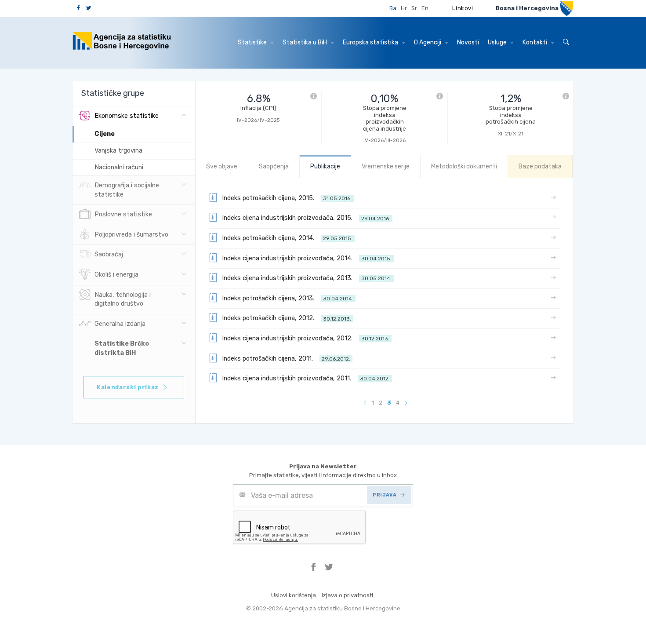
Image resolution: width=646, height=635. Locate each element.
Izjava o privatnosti (347, 595)
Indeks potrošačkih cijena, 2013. (287, 298)
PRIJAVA (384, 495)
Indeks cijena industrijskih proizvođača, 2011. (306, 378)
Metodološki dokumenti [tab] (464, 166)
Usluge (498, 42)
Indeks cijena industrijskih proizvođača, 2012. (305, 338)
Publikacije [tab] (325, 166)
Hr (404, 8)
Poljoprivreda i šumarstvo (131, 234)
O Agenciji (428, 42)
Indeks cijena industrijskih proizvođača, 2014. (307, 258)
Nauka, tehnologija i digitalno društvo (122, 299)
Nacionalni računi (118, 167)
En (424, 8)
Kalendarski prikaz (128, 387)
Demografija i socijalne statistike (126, 190)
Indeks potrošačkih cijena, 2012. (286, 318)
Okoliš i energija (116, 274)
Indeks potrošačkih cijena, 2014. (287, 238)
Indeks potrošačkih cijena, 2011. (286, 358)
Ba (392, 8)
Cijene (104, 134)
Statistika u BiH (305, 42)
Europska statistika (371, 42)
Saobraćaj (108, 254)
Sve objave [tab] (221, 166)
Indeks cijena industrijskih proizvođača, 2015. (306, 218)
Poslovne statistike (123, 214)
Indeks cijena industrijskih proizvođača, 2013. (307, 278)
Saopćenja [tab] (274, 166)
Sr (414, 8)
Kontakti (535, 42)
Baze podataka (540, 166)
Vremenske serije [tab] (386, 166)
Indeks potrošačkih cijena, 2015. (287, 198)
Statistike (253, 42)
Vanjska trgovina (118, 150)
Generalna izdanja (119, 324)
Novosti (468, 42)
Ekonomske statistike (126, 116)
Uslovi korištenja (293, 595)
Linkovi (462, 8)
